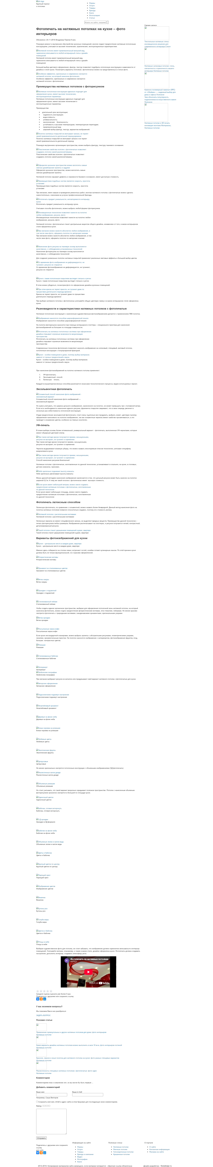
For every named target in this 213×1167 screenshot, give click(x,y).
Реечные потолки (120, 1149)
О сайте (152, 1147)
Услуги (92, 5)
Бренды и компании (85, 1154)
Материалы (166, 125)
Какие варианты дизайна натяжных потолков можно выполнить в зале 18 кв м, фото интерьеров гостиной (79, 1045)
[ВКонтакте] (37, 998)
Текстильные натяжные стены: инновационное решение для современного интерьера (156, 44)
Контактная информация (159, 1149)
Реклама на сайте (156, 1151)
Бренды (92, 10)
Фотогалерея (94, 15)
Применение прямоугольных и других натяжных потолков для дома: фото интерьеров (71, 1032)
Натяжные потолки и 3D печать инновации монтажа (157, 124)
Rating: (39, 1106)
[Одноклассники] (41, 998)
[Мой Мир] (44, 998)
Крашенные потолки (121, 1154)
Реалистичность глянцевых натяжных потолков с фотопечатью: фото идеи (66, 1070)
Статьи (92, 18)
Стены (168, 46)
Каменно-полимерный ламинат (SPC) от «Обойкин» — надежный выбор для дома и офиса (160, 92)
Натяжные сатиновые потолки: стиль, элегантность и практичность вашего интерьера (159, 68)
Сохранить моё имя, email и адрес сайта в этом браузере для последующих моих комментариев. (78, 1101)
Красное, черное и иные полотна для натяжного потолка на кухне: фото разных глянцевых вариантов (77, 1058)
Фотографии (82, 1159)
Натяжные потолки (43, 1034)
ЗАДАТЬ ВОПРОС (43, 1015)
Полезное (160, 94)
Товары (92, 8)
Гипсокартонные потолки (123, 1151)
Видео (79, 1156)
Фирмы (92, 3)
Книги (91, 13)
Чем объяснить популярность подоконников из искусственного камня (160, 98)
